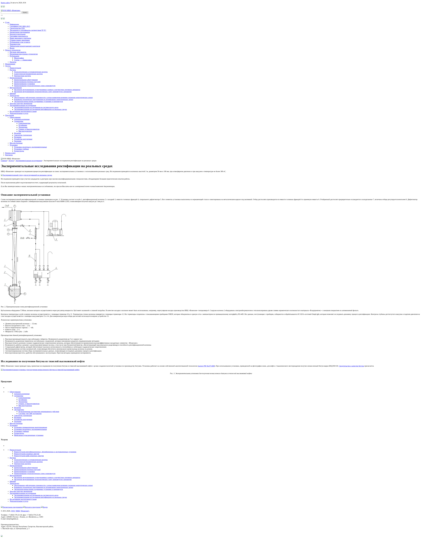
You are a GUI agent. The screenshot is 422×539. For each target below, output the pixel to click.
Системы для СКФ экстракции (30, 413)
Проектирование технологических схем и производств (34, 86)
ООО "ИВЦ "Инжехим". (20, 511)
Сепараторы (18, 121)
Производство (15, 44)
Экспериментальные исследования (23, 105)
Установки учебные (21, 149)
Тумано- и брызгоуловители (28, 129)
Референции (14, 24)
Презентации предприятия (20, 32)
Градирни (17, 141)
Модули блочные (16, 143)
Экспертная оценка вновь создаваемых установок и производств (38, 101)
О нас (7, 22)
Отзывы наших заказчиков (20, 40)
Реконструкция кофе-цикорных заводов (29, 456)
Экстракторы (19, 410)
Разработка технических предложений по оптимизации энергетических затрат (43, 99)
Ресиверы (17, 137)
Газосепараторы (24, 123)
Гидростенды (19, 151)
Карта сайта (5, 3)
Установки (14, 145)
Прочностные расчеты (22, 76)
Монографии (19, 58)
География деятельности (19, 36)
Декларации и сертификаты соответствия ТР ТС (28, 30)
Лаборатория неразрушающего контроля (25, 46)
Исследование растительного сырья (23, 111)
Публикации (14, 56)
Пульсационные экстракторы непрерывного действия (38, 411)
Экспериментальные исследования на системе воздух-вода (36, 107)
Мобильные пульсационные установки (28, 435)
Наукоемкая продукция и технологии (24, 54)
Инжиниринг (10, 64)
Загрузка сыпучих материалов (21, 103)
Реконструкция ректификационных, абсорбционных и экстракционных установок (45, 452)
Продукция (9, 115)
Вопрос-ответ (10, 153)
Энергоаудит (14, 96)
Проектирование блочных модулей (27, 82)
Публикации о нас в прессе (20, 42)
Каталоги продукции (17, 34)
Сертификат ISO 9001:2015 (20, 26)
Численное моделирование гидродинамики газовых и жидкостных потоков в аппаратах (47, 90)
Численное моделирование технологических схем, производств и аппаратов (43, 92)
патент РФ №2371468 (206, 366)
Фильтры (17, 133)
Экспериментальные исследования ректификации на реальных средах (40, 109)
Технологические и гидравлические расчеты (31, 72)
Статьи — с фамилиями (23, 60)
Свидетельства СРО (17, 28)
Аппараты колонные (22, 119)
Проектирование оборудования (26, 80)
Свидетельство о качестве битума (351, 366)
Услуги (8, 66)
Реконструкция (15, 68)
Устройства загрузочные (23, 139)
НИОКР (13, 94)
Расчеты (13, 70)
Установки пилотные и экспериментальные (30, 147)
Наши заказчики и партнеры (20, 38)
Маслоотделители (25, 131)
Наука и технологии (12, 50)
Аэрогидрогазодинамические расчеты (28, 74)
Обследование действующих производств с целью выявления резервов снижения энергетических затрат (53, 97)
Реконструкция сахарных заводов (26, 454)
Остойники (22, 125)
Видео (12, 48)
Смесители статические (23, 135)
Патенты (13, 62)
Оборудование (15, 117)
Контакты (9, 155)
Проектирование (16, 78)
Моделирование (16, 88)
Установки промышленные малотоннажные (30, 427)
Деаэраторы (22, 127)
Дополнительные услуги (19, 113)
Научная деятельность (18, 52)
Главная (4, 161)
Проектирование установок (24, 84)
